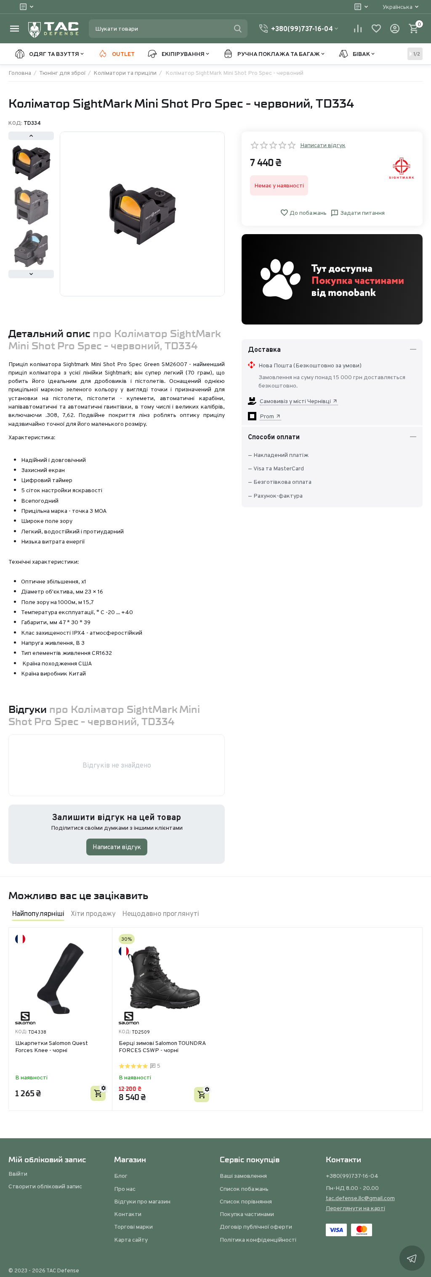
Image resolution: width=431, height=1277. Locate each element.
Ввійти (17, 1173)
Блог (121, 1175)
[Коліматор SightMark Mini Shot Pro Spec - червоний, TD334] (142, 214)
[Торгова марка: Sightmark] (401, 168)
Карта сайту (131, 1239)
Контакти (127, 1214)
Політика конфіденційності (258, 1239)
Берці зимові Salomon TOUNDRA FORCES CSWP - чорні (162, 1047)
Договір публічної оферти (256, 1226)
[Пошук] (237, 28)
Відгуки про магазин (142, 1201)
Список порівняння (246, 1201)
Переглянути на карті (355, 1208)
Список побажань (244, 1189)
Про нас (125, 1189)
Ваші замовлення (243, 1175)
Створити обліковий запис (45, 1186)
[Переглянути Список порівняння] (357, 28)
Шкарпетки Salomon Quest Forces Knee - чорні (51, 1047)
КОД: (15, 123)
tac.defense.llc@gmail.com (360, 1198)
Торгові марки (133, 1226)
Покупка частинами (247, 1214)
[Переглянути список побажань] (376, 28)
